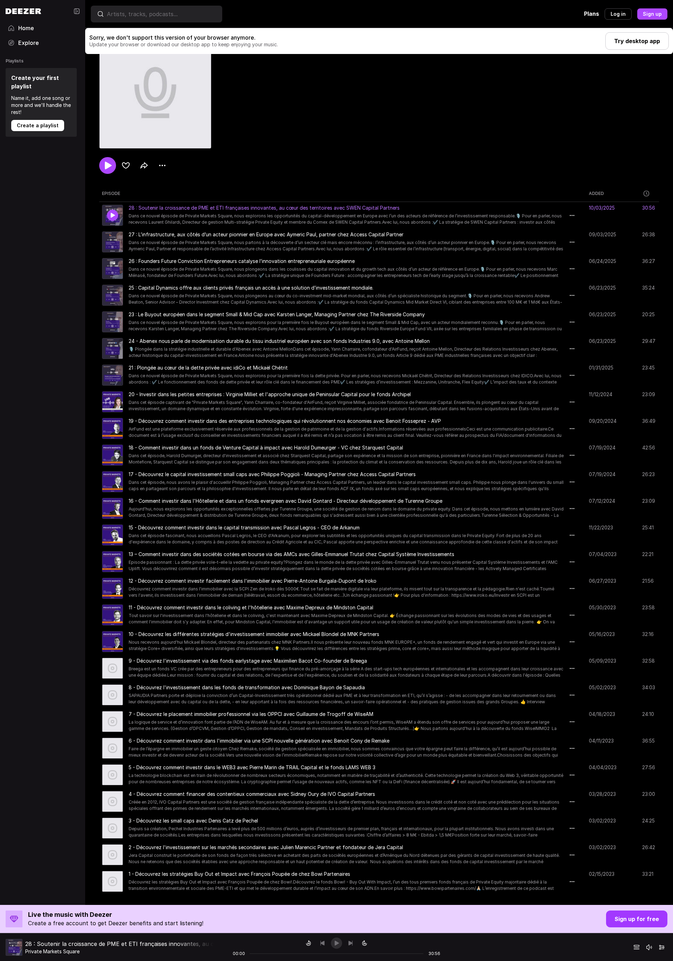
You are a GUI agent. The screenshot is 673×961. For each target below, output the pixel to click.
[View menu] (162, 165)
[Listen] (107, 165)
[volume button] (649, 947)
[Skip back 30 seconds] (308, 943)
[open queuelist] (636, 947)
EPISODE (111, 193)
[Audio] (661, 947)
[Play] (336, 943)
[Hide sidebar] (76, 11)
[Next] (350, 943)
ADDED (596, 193)
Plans (591, 13)
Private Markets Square (52, 951)
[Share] (144, 165)
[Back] (322, 943)
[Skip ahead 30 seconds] (364, 943)
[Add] (125, 165)
